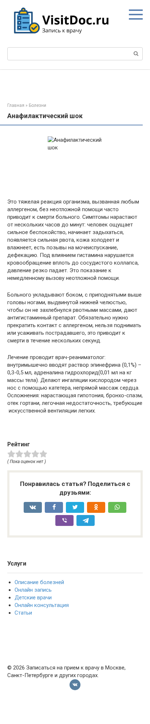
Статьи (23, 613)
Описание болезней (39, 582)
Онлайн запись (33, 590)
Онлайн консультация (42, 605)
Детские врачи (33, 597)
